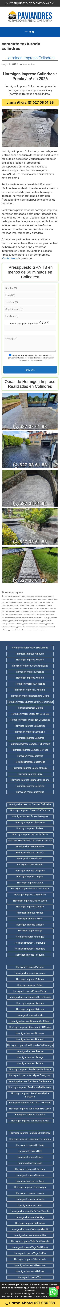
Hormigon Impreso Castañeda (30, 762)
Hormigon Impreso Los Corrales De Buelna (30, 804)
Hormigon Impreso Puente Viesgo (30, 991)
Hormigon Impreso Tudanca (30, 1199)
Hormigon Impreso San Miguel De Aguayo (30, 1075)
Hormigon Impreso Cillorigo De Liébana (30, 780)
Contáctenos (10, 258)
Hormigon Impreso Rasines (30, 1003)
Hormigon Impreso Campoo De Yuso (30, 750)
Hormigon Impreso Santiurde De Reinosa (30, 1133)
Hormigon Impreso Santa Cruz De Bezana (30, 1102)
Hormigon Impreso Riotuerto (30, 1039)
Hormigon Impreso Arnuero (30, 677)
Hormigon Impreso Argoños (30, 672)
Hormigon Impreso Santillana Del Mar (30, 1120)
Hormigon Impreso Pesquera (30, 954)
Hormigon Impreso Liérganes (30, 870)
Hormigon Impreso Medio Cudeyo (30, 900)
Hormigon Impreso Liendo (30, 864)
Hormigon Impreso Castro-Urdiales (30, 768)
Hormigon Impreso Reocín (30, 1015)
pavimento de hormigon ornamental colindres (25, 621)
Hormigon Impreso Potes (30, 985)
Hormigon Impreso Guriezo (30, 828)
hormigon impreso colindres (27, 605)
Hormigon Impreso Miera (30, 918)
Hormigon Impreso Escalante (30, 822)
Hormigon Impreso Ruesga (30, 1057)
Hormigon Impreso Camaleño (30, 732)
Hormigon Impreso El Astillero (30, 689)
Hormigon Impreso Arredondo (30, 684)
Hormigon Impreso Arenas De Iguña (30, 665)
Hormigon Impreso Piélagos (30, 967)
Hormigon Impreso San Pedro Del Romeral (30, 1081)
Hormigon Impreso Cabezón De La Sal (30, 714)
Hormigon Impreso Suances (30, 1175)
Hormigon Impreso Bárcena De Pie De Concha (30, 702)
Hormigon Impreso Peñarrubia (30, 943)
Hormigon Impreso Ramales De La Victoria (30, 997)
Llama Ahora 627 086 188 (32, 1303)
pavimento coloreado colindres (34, 611)
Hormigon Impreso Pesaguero (30, 948)
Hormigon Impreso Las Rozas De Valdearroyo (30, 1045)
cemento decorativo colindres (36, 596)
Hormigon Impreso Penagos (30, 936)
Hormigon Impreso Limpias (30, 876)
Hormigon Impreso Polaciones (30, 973)
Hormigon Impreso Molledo (30, 924)
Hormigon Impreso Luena (30, 882)
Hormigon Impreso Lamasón (30, 852)
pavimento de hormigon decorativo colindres (39, 614)
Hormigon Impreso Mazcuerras (30, 894)
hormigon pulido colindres (46, 608)
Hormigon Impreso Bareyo (30, 708)
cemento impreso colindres (27, 599)
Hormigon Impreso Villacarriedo (30, 1259)
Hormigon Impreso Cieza (30, 774)
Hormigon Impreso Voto (30, 1277)
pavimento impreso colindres (27, 627)
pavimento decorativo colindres (34, 624)
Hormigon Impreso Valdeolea (30, 1223)
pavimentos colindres (39, 630)
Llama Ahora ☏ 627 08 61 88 (30, 102)
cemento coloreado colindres (15, 596)
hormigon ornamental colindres (25, 608)
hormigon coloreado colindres (12, 602)
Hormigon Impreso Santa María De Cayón (30, 1108)
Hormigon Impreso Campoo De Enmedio (30, 744)
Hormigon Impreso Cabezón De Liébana (30, 720)
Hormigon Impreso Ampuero (30, 653)
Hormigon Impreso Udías (30, 1205)
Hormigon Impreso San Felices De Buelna (30, 1069)
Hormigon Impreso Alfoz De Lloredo (30, 647)
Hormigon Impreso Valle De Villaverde (30, 1241)
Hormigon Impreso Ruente (30, 1051)
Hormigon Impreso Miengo (30, 912)
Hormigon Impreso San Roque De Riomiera (30, 1087)
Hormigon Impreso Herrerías (30, 846)
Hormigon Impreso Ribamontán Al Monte (30, 1027)
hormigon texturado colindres (12, 611)
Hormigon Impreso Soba (30, 1163)
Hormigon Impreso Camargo (30, 738)
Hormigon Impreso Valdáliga (30, 1217)
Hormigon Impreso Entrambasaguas (30, 816)
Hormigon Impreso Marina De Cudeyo (30, 888)
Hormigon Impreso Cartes (30, 756)
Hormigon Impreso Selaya (30, 1157)
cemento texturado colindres (48, 599)
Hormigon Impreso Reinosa (30, 1009)
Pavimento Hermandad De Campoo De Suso (30, 840)
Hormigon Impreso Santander (30, 1114)
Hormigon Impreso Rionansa (30, 1033)
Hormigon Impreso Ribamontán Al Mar (30, 1021)
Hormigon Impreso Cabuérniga (30, 726)
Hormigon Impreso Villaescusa (30, 1265)
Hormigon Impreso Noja (30, 930)
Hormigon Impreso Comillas (30, 792)
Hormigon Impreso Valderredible (30, 1235)
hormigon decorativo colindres (34, 602)
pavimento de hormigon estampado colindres (17, 618)
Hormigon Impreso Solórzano (30, 1169)
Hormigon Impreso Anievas (30, 659)
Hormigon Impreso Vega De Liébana (30, 1247)
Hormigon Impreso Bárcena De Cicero (30, 696)
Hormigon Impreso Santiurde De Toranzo (30, 1139)
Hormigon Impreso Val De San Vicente (30, 1211)
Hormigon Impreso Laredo (30, 858)
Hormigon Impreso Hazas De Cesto (30, 834)
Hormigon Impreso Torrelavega (30, 1187)
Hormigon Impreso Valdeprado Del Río (30, 1229)
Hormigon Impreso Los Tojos (30, 1181)
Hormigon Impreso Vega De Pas (30, 1253)
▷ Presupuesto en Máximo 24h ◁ (30, 3)
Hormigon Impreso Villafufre (30, 1271)
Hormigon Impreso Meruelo (30, 906)
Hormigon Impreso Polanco (30, 979)
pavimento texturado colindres (20, 630)
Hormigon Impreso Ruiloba (30, 1063)
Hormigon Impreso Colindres (30, 58)
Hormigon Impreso (14, 592)
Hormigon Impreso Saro (30, 1151)
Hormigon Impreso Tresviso (30, 1193)
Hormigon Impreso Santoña (30, 1145)
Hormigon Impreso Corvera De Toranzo (30, 810)
